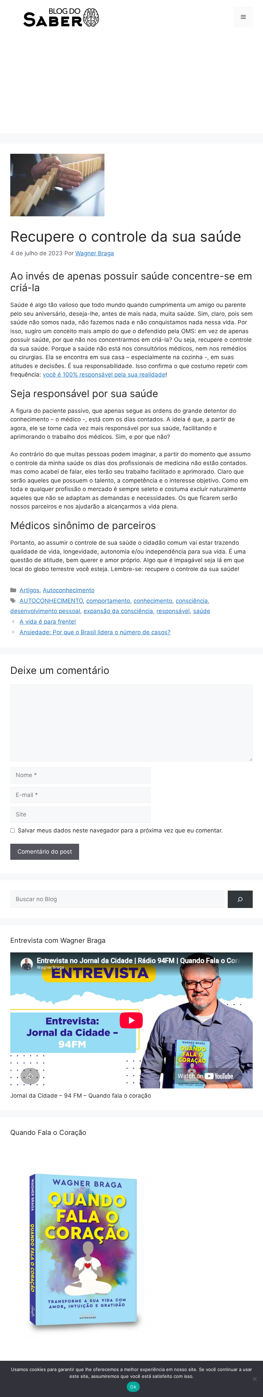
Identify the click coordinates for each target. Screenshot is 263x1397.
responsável (173, 611)
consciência (192, 600)
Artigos (29, 590)
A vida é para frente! (48, 621)
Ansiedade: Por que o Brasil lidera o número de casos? (95, 632)
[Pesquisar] (240, 899)
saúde (201, 611)
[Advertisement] (131, 85)
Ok (133, 1386)
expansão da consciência (118, 611)
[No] (254, 1378)
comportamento (108, 600)
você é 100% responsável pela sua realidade (104, 374)
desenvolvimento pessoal (45, 611)
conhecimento (153, 600)
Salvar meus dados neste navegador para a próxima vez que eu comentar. (120, 830)
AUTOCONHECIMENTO (51, 600)
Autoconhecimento (69, 590)
